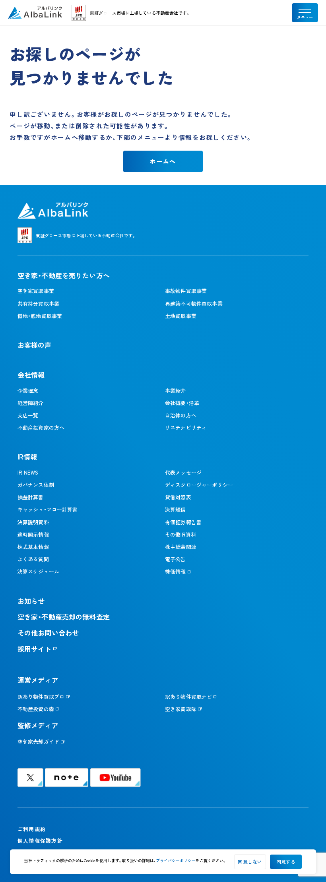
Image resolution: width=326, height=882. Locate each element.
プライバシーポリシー (176, 860)
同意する (286, 861)
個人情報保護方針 (40, 840)
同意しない (250, 861)
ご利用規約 (31, 829)
